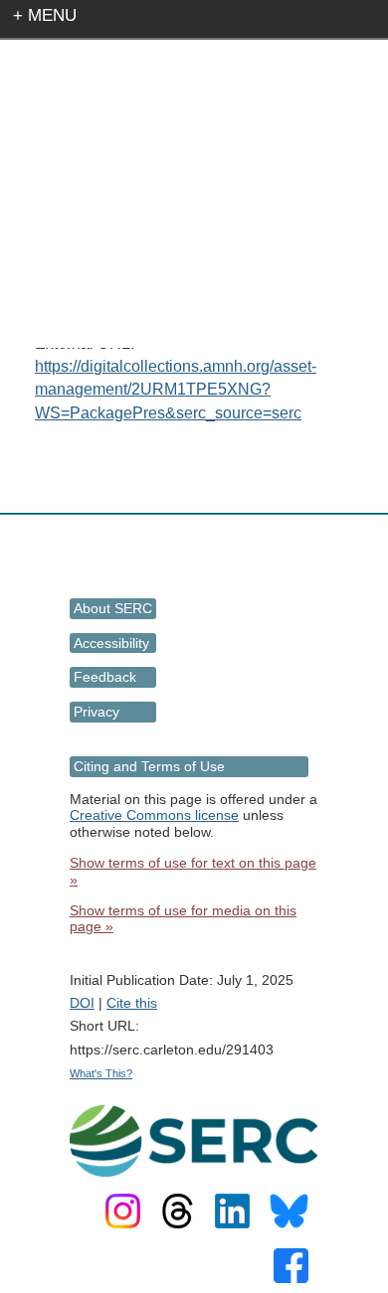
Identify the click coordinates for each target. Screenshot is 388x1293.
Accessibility (111, 643)
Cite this (131, 1003)
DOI (82, 1003)
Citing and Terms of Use (149, 766)
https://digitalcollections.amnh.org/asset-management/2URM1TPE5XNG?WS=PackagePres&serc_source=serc (175, 389)
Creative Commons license (154, 815)
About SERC (113, 608)
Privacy (96, 712)
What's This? (101, 1073)
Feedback (105, 677)
